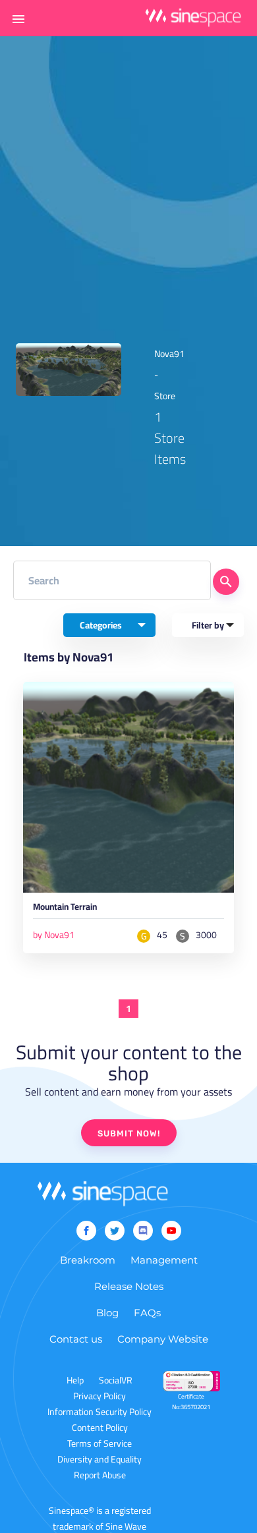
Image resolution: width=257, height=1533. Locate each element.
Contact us (75, 1339)
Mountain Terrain (65, 909)
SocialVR (115, 1380)
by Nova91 (53, 934)
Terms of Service (99, 1443)
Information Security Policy (99, 1411)
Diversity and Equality (99, 1459)
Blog (107, 1312)
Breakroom (87, 1260)
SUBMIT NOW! (129, 1133)
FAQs (147, 1312)
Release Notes (128, 1286)
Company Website (162, 1339)
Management (164, 1260)
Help (75, 1380)
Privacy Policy (99, 1396)
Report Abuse (100, 1475)
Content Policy (100, 1427)
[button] (18, 18)
